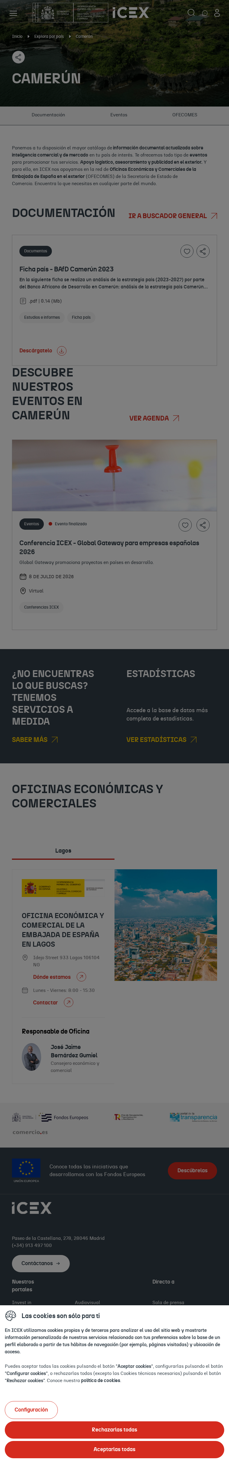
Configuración (31, 1410)
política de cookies (100, 1380)
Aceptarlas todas (114, 1449)
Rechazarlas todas (114, 1430)
